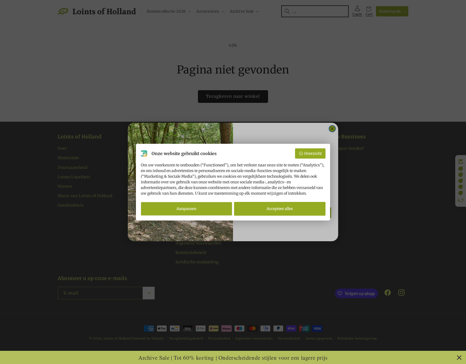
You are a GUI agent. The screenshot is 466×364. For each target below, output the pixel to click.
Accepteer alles (279, 208)
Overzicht (313, 153)
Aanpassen (186, 208)
